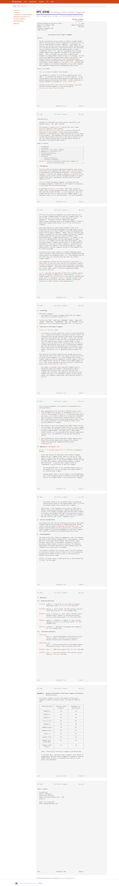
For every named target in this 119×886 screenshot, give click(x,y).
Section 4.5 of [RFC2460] (47, 450)
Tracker (64, 16)
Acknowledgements (18, 21)
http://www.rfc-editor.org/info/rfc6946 (51, 88)
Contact (40, 883)
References (16, 23)
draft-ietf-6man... (54, 16)
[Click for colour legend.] (59, 14)
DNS (25, 1)
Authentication (33, 1)
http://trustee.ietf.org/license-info (51, 130)
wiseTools (17, 2)
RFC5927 (62, 414)
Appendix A (42, 161)
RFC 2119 (72, 323)
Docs (38, 16)
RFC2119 (78, 323)
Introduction (16, 10)
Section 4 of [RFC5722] (65, 450)
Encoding (41, 1)
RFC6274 (50, 269)
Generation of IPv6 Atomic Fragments (22, 14)
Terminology (16, 12)
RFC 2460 (62, 62)
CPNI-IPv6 (56, 263)
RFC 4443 (70, 617)
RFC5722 (46, 179)
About (52, 1)
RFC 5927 (73, 649)
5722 (48, 26)
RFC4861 (68, 427)
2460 (44, 26)
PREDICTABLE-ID (44, 263)
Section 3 (42, 273)
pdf (45, 16)
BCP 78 (59, 127)
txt (43, 16)
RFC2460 (74, 172)
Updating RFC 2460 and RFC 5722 (21, 16)
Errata (80, 16)
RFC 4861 (78, 622)
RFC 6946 (39, 114)
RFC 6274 (56, 654)
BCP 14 (62, 605)
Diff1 (69, 16)
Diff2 (75, 16)
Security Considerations (19, 18)
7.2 (42, 159)
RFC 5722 (70, 62)
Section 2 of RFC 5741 (69, 81)
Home (14, 6)
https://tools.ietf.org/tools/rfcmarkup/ (66, 878)
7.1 (42, 158)
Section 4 (78, 274)
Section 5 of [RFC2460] (57, 188)
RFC (47, 1)
